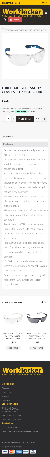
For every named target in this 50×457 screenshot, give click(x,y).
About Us (5, 388)
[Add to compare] (44, 119)
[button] (42, 302)
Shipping (5, 396)
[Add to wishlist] (37, 119)
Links (44, 3)
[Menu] (46, 12)
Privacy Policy (7, 392)
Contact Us (6, 400)
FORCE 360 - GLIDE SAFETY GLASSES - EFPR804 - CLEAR (22, 90)
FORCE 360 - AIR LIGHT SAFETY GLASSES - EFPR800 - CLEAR (13, 336)
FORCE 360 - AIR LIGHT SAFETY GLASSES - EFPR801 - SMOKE (37, 336)
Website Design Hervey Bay (14, 446)
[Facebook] (4, 381)
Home (3, 28)
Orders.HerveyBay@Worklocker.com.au (22, 431)
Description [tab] (7, 136)
